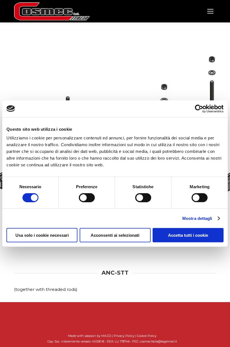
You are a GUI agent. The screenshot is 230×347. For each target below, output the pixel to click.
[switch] (87, 197)
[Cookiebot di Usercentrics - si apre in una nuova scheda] (199, 108)
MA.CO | (107, 336)
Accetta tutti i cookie (188, 235)
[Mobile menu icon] (210, 11)
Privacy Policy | (125, 336)
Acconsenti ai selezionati (115, 235)
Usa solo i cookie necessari (42, 235)
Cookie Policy (147, 336)
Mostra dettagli (197, 218)
